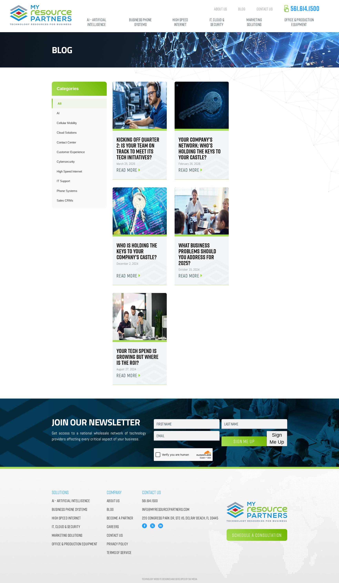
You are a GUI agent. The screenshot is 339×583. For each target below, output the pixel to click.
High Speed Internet (180, 22)
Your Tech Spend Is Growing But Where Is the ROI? (138, 357)
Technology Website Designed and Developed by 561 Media (169, 579)
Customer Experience (71, 152)
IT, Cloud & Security (217, 22)
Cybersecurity (66, 161)
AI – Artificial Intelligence (96, 22)
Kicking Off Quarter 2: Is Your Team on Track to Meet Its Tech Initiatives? (138, 148)
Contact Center (66, 142)
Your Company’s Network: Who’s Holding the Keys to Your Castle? (200, 148)
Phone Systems (67, 191)
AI (58, 113)
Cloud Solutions (67, 132)
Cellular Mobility (67, 123)
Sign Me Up (243, 441)
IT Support (63, 181)
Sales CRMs (65, 200)
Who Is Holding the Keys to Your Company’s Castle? (137, 251)
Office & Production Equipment (299, 22)
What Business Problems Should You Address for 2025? (197, 254)
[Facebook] (144, 525)
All (59, 103)
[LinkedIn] (160, 525)
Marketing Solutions (254, 22)
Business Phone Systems (140, 22)
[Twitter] (152, 525)
